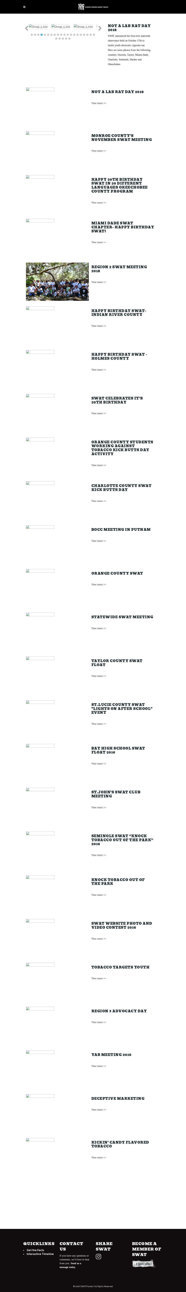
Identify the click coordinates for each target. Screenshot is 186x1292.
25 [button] (69, 38)
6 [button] (48, 35)
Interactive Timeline (40, 1254)
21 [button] (56, 38)
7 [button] (51, 35)
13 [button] (71, 35)
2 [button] (35, 35)
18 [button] (87, 35)
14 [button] (74, 35)
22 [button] (59, 38)
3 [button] (38, 35)
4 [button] (42, 35)
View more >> (98, 103)
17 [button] (84, 35)
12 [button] (68, 35)
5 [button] (45, 35)
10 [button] (61, 35)
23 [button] (63, 38)
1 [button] (32, 35)
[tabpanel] (42, 26)
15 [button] (77, 35)
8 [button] (55, 35)
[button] (26, 28)
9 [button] (58, 35)
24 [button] (66, 38)
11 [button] (64, 35)
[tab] (31, 33)
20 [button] (94, 35)
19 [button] (91, 35)
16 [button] (81, 35)
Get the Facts (35, 1250)
